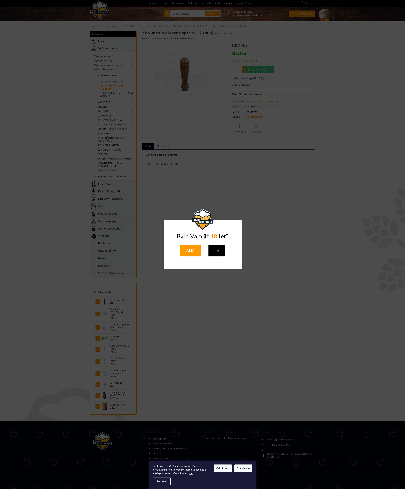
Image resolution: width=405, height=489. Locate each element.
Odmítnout (222, 468)
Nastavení (162, 481)
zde (191, 473)
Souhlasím (243, 468)
